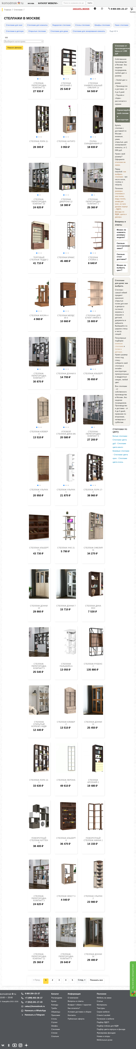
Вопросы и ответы (76, 1001)
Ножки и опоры (103, 1036)
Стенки (54, 1033)
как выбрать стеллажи (120, 174)
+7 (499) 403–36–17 (33, 998)
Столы (54, 1019)
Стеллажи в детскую (15, 31)
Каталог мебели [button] (47, 3)
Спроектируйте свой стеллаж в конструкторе (123, 115)
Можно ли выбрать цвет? (121, 267)
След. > (81, 980)
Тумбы (54, 1008)
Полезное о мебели (105, 1019)
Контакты (72, 1015)
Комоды (54, 1005)
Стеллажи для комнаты (37, 25)
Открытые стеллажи (37, 31)
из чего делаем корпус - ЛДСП (121, 206)
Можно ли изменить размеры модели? (121, 233)
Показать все (96, 980)
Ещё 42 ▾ (114, 31)
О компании (73, 998)
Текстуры (101, 1008)
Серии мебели (103, 1012)
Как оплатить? (74, 1008)
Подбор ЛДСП (103, 1022)
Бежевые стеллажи (121, 451)
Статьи (100, 1001)
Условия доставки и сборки (79, 1012)
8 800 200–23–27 (119, 9)
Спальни (55, 1036)
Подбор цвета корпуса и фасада (111, 1029)
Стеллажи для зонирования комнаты (89, 31)
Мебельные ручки (104, 1040)
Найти (90, 3)
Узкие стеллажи (121, 25)
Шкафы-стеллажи (102, 25)
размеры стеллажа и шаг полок (119, 193)
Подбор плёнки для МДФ (108, 1026)
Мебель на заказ (104, 998)
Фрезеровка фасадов (106, 1033)
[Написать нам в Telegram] (95, 9)
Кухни (53, 1001)
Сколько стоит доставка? (121, 256)
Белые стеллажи (120, 436)
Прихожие (55, 1015)
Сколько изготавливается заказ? (121, 245)
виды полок (120, 199)
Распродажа (56, 998)
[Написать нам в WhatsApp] (102, 9)
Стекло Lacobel (103, 1015)
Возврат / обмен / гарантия (79, 1005)
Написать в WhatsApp (35, 1010)
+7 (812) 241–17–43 (33, 1002)
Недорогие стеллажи (61, 25)
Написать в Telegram (35, 1015)
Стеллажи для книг (14, 25)
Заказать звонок (81, 9)
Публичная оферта (76, 1019)
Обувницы (55, 1012)
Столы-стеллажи (82, 25)
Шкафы (54, 1026)
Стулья (54, 1022)
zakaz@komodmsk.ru (35, 1006)
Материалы (102, 1005)
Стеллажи (55, 1029)
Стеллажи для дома (59, 31)
